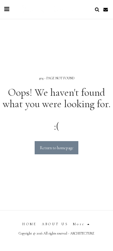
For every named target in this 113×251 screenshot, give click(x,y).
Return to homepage (57, 147)
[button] (7, 9)
